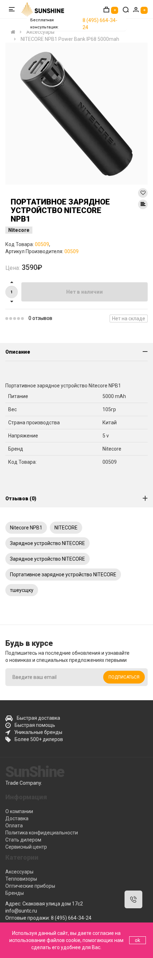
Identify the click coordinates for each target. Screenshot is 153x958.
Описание (17, 352)
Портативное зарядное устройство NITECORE (63, 574)
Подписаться (124, 677)
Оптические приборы (30, 886)
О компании (19, 811)
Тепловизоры (21, 879)
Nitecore (19, 230)
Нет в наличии (84, 292)
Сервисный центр (26, 847)
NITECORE (66, 527)
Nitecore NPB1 (26, 527)
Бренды (14, 893)
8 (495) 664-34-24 (100, 23)
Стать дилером (23, 840)
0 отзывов (40, 318)
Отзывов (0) (20, 498)
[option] (76, 114)
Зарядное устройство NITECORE (47, 543)
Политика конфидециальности (41, 832)
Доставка (16, 818)
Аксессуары (19, 872)
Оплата (14, 825)
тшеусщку (21, 590)
